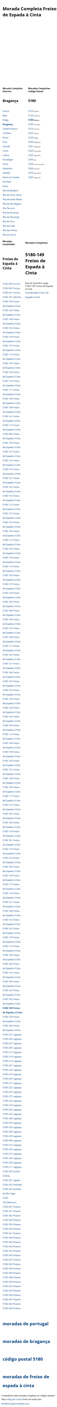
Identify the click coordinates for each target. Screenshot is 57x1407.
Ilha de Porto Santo (12, 194)
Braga (5, 119)
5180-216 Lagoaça (12, 1144)
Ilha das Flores (10, 230)
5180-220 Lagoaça (12, 1069)
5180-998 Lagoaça (12, 1140)
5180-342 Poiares (12, 1303)
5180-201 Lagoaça (12, 1065)
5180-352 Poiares (12, 1246)
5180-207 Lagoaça (12, 1122)
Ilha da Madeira (10, 190)
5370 (30, 172)
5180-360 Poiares (12, 1219)
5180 (30, 119)
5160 (30, 115)
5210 (30, 128)
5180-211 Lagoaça (12, 1166)
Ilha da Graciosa (11, 212)
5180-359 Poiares (12, 1228)
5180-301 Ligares (11, 1180)
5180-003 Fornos (11, 283)
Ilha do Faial (9, 225)
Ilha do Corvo (9, 234)
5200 (30, 124)
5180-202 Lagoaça (12, 1109)
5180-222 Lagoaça (12, 1087)
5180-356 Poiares (12, 1250)
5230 (30, 137)
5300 (30, 141)
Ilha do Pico (8, 221)
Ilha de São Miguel (12, 203)
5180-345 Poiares (12, 1255)
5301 (30, 146)
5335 (30, 155)
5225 (30, 133)
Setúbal (6, 172)
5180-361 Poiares (12, 1233)
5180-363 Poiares (12, 1264)
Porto (5, 163)
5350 (30, 163)
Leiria (5, 150)
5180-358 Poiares (12, 1281)
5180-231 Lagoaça (12, 1034)
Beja (5, 115)
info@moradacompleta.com (15, 1403)
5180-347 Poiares (12, 1299)
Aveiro (6, 111)
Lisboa (6, 155)
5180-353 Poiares (12, 1286)
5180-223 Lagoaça (12, 1091)
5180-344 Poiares (12, 1237)
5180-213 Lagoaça (12, 1060)
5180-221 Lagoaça (12, 1083)
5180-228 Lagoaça (12, 1136)
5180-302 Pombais (12, 1184)
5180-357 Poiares (12, 1259)
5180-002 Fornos (11, 288)
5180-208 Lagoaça (12, 1118)
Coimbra (7, 133)
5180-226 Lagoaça (12, 1127)
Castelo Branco (10, 128)
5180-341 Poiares (12, 1206)
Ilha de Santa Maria (12, 199)
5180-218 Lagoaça (12, 1105)
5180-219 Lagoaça (12, 1074)
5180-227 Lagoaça (12, 1043)
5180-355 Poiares (12, 1290)
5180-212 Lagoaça (12, 1052)
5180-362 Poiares (12, 1215)
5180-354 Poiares (12, 1224)
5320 (30, 150)
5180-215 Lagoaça (12, 1096)
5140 (30, 111)
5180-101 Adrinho (12, 297)
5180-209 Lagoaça (12, 1131)
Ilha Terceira (9, 208)
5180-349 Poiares (12, 1272)
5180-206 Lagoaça (12, 1047)
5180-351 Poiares (12, 1211)
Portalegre (8, 159)
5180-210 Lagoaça (12, 1153)
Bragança (8, 124)
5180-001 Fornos (11, 292)
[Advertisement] (28, 53)
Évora (5, 137)
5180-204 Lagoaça (12, 1038)
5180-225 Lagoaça (12, 1113)
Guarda (6, 146)
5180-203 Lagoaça (12, 1149)
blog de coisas (15, 1399)
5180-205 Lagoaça (12, 1078)
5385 (30, 177)
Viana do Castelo (11, 177)
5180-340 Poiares (12, 1308)
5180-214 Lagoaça (12, 1056)
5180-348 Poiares (12, 1277)
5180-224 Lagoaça (12, 1100)
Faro (5, 141)
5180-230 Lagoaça (12, 1162)
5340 (30, 159)
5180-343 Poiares (12, 1242)
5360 (30, 168)
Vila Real (7, 181)
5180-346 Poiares (12, 1295)
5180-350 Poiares (12, 1268)
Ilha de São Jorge (11, 216)
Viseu (5, 186)
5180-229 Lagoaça (12, 1158)
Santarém (7, 168)
